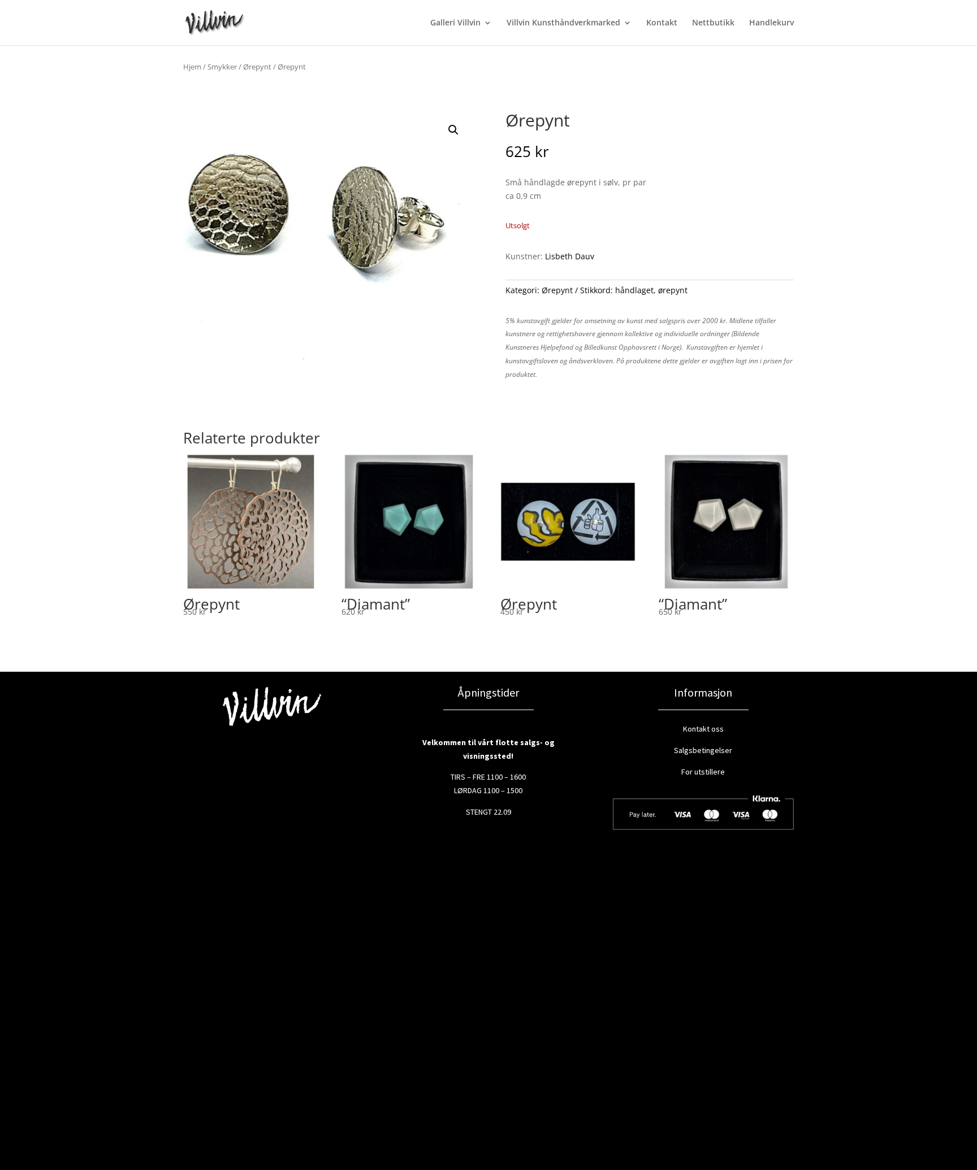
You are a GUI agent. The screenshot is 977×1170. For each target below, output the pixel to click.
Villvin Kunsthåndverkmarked (563, 23)
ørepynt (673, 290)
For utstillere (703, 772)
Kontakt (661, 23)
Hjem (192, 67)
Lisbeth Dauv (569, 256)
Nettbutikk (713, 23)
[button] (453, 130)
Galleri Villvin (455, 23)
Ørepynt (257, 67)
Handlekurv (771, 23)
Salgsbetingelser (703, 750)
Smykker (222, 67)
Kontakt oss (703, 729)
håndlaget (634, 290)
